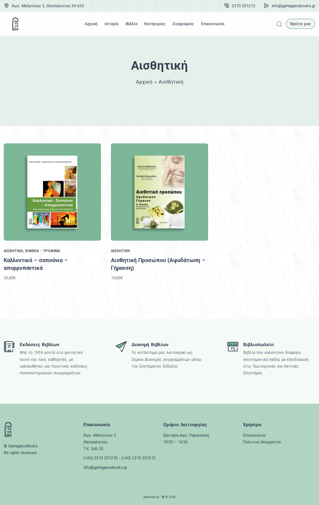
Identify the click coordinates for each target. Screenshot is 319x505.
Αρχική (144, 82)
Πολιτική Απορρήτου (262, 442)
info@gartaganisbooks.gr (293, 5)
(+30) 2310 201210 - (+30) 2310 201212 (119, 458)
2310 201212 (243, 5)
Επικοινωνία (254, 435)
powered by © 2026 (160, 497)
